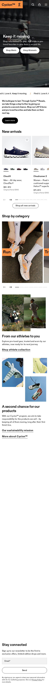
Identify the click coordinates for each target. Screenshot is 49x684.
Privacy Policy (37, 680)
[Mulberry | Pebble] (19, 169)
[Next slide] (10, 200)
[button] (11, 50)
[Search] (33, 5)
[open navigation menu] (46, 5)
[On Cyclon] (12, 4)
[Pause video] (46, 84)
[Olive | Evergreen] (12, 169)
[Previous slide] (4, 287)
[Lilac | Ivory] (36, 169)
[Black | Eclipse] (25, 169)
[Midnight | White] (6, 169)
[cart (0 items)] (39, 5)
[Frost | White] (42, 169)
